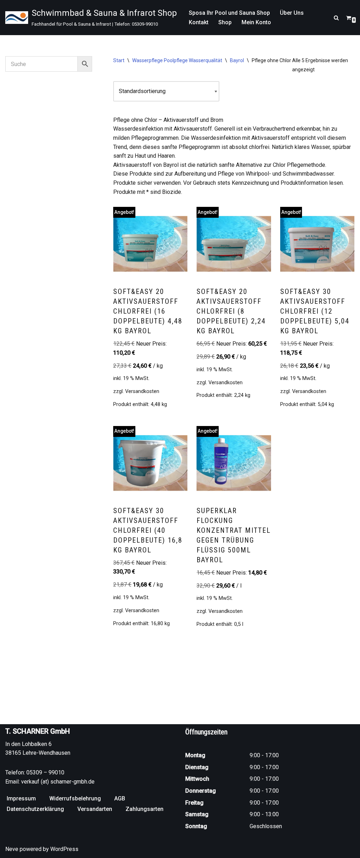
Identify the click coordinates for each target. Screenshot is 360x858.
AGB (119, 798)
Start (118, 60)
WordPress (64, 849)
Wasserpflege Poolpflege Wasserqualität (177, 60)
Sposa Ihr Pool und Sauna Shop (229, 12)
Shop (225, 22)
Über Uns (292, 12)
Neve (11, 849)
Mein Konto (256, 22)
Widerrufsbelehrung (75, 798)
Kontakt (198, 22)
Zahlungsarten (144, 809)
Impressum (21, 798)
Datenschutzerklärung (35, 809)
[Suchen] (336, 17)
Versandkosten (142, 391)
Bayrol (237, 60)
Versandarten (94, 809)
